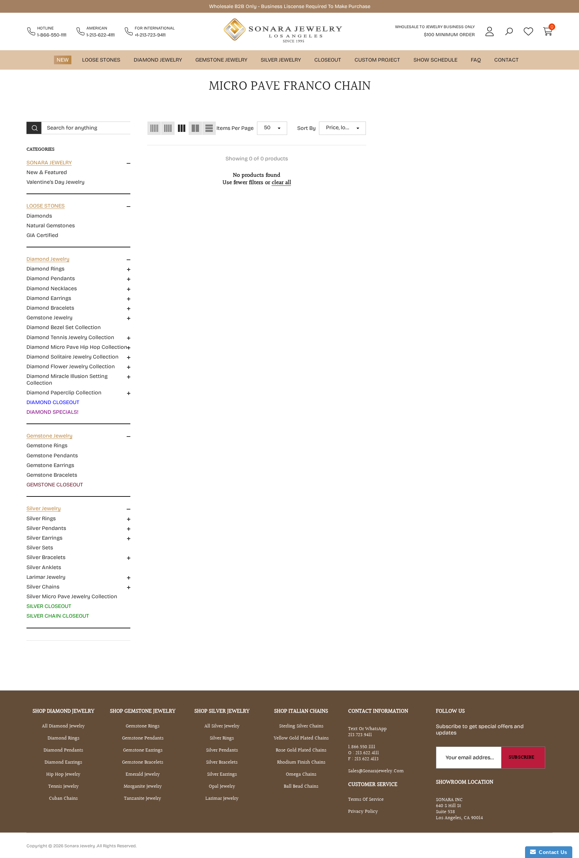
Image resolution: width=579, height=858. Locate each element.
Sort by (306, 128)
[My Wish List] (528, 31)
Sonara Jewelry (80, 846)
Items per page (235, 128)
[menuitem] (78, 172)
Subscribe (521, 757)
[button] (509, 31)
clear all (281, 182)
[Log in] (489, 31)
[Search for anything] (78, 128)
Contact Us (551, 852)
